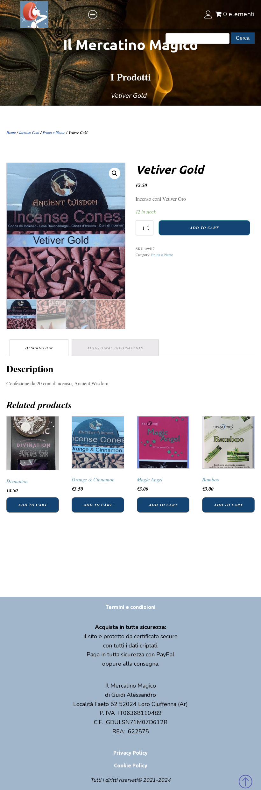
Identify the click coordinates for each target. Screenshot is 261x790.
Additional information (115, 347)
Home (11, 132)
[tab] (39, 347)
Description (39, 347)
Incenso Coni (29, 132)
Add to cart (204, 227)
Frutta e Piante (54, 132)
